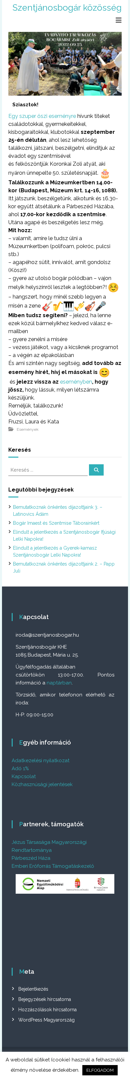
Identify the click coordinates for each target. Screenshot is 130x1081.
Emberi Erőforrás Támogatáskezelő (53, 866)
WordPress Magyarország (46, 1020)
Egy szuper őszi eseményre (42, 116)
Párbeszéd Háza (31, 858)
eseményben (76, 382)
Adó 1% (20, 768)
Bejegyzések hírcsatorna (44, 999)
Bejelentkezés (33, 989)
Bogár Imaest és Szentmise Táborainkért (56, 523)
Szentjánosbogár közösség (67, 8)
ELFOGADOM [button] (100, 1070)
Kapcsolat (24, 776)
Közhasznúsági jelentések (42, 784)
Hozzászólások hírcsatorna (47, 1009)
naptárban (59, 683)
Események (28, 429)
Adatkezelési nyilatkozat (40, 761)
